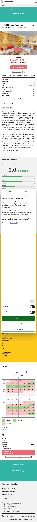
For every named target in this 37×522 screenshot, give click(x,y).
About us (19, 519)
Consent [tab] (9, 191)
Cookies (29, 516)
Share (33, 25)
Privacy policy (13, 519)
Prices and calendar (18, 67)
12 (29, 383)
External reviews (16, 72)
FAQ (34, 516)
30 (29, 413)
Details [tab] (27, 191)
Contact (24, 516)
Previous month (11, 372)
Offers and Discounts (29, 519)
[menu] (35, 2)
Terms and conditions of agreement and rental (18, 457)
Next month (26, 372)
